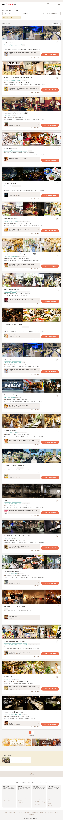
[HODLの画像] (31, 491)
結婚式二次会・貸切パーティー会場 (23, 777)
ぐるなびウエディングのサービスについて (51, 812)
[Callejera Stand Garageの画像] (31, 386)
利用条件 (14, 812)
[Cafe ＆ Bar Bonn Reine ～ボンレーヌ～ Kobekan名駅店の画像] (31, 245)
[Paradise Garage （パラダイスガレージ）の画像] (31, 703)
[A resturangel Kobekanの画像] (31, 139)
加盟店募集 (41, 812)
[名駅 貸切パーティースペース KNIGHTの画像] (31, 597)
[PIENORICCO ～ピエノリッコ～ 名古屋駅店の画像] (31, 104)
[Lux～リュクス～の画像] (31, 33)
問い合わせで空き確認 (51, 125)
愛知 (31, 777)
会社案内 (6, 812)
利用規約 (10, 812)
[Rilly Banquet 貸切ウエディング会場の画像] (31, 632)
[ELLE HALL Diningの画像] (31, 668)
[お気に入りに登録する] (57, 42)
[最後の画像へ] (58, 33)
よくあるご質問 (31, 814)
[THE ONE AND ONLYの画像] (31, 174)
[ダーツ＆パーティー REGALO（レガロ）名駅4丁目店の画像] (31, 68)
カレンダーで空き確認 (51, 54)
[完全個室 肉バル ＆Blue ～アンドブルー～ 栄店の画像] (31, 527)
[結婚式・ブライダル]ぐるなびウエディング (9, 777)
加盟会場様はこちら (35, 812)
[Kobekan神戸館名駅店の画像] (31, 421)
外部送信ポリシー (28, 812)
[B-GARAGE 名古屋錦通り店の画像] (31, 280)
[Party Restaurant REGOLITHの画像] (31, 562)
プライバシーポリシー (20, 812)
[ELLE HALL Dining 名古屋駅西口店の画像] (31, 456)
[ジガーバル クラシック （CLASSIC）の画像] (31, 315)
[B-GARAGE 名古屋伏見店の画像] (31, 209)
